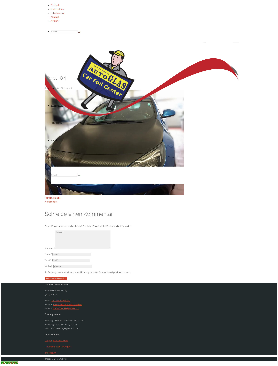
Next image (51, 201)
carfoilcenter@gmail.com (66, 308)
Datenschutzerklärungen (57, 346)
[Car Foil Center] (142, 121)
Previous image (53, 198)
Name (48, 254)
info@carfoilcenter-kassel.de (67, 304)
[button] (142, 82)
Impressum (50, 353)
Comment (50, 248)
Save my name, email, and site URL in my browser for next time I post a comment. (89, 272)
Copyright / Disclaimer (56, 340)
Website (49, 266)
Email (48, 260)
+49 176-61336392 (61, 300)
